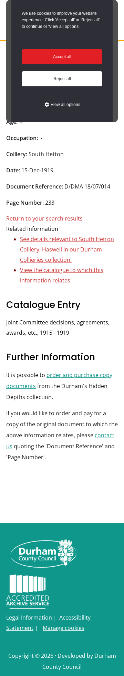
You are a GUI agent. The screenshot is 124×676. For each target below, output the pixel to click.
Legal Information (29, 617)
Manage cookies (63, 628)
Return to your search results (44, 218)
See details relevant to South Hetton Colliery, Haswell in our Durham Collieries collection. (67, 249)
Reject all (62, 78)
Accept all (62, 56)
